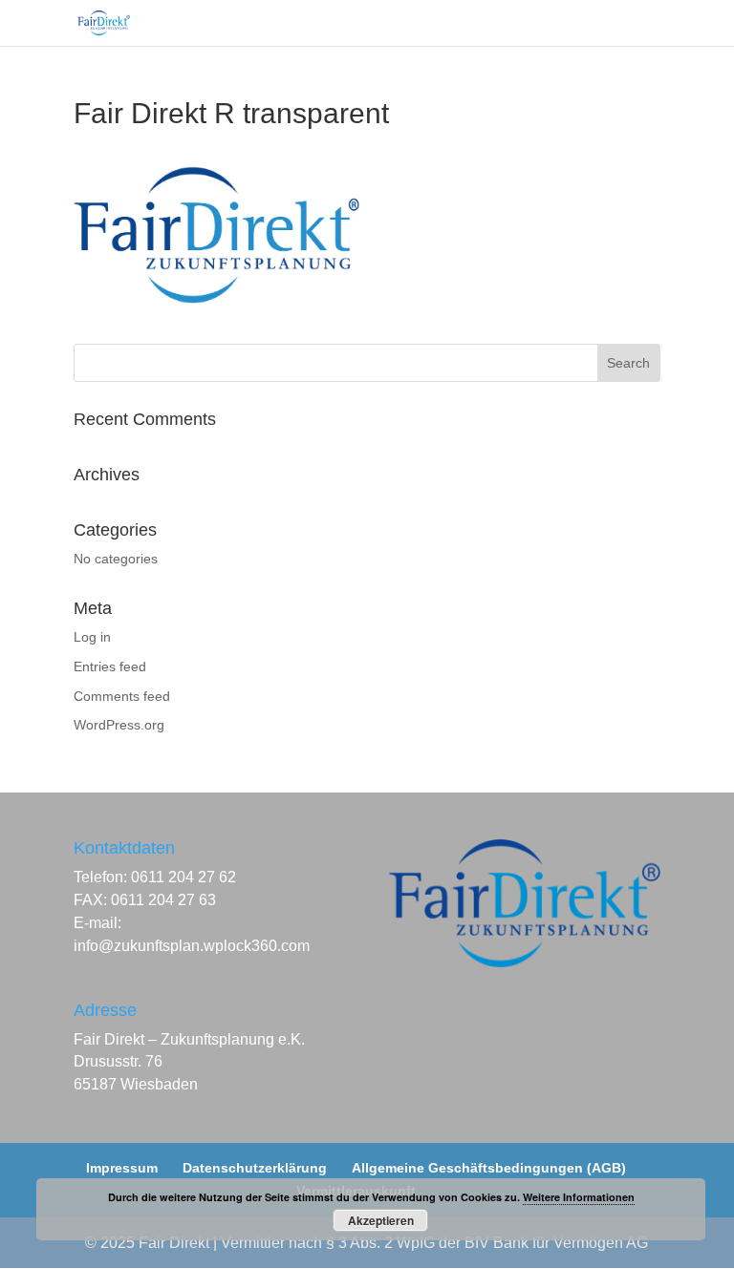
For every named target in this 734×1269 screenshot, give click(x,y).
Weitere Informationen (579, 1197)
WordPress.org (119, 724)
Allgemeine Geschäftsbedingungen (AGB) (489, 1167)
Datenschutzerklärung (255, 1167)
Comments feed (122, 696)
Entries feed (110, 666)
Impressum (122, 1167)
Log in (92, 637)
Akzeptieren (381, 1220)
